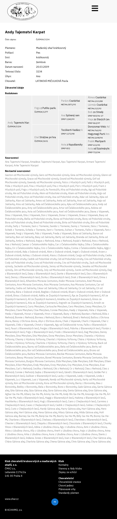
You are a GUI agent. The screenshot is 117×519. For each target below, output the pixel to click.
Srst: (7, 57)
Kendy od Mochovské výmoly (66, 379)
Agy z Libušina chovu (71, 426)
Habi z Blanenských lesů (30, 397)
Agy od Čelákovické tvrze (69, 324)
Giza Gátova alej (38, 390)
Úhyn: (8, 76)
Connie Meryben (59, 310)
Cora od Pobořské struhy (47, 262)
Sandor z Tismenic (60, 226)
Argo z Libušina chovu (92, 430)
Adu (109, 126)
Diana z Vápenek (99, 211)
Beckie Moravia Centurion (71, 353)
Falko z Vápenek (94, 229)
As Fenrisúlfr (52, 189)
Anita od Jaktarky (66, 200)
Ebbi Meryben (63, 361)
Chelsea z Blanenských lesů (57, 419)
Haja (90, 119)
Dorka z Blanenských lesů (55, 277)
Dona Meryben (56, 335)
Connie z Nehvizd (24, 372)
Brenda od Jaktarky (87, 237)
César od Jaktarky (47, 288)
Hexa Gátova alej (47, 412)
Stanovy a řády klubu (70, 468)
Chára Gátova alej (15, 441)
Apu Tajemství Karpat (73, 161)
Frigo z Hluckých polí (32, 189)
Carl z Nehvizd (24, 368)
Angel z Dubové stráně (84, 251)
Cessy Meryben (93, 306)
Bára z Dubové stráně (28, 291)
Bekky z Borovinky (27, 386)
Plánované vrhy (67, 489)
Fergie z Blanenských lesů (54, 328)
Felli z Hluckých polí (98, 182)
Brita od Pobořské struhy (75, 222)
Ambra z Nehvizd (25, 240)
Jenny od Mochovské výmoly (65, 266)
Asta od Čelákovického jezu (42, 211)
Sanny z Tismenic (80, 226)
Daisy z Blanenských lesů (42, 273)
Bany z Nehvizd (72, 313)
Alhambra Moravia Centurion (41, 280)
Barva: (8, 62)
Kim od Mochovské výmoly (28, 383)
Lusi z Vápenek (40, 379)
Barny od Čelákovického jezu (43, 346)
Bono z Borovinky (67, 386)
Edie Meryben (80, 361)
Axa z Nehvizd (12, 244)
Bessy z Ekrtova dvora (24, 321)
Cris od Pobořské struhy (75, 262)
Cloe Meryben (41, 310)
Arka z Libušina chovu (36, 434)
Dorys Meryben (74, 335)
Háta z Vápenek (98, 310)
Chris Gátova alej (80, 441)
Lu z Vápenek (23, 379)
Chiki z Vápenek (25, 324)
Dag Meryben (91, 332)
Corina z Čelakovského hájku (87, 248)
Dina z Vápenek (13, 215)
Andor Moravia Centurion (72, 280)
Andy (10, 122)
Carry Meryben (36, 306)
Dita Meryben (39, 335)
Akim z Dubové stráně (59, 251)
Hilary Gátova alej (68, 412)
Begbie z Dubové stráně (54, 291)
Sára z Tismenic (99, 226)
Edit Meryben (96, 361)
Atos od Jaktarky (25, 204)
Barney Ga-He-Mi (28, 416)
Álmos (91, 97)
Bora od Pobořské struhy (18, 222)
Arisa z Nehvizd (63, 240)
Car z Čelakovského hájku (69, 244)
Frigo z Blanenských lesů (39, 332)
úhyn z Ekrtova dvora (49, 321)
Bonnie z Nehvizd (24, 317)
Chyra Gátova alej (101, 441)
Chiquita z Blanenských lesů (52, 423)
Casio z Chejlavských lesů (40, 405)
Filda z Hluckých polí (16, 185)
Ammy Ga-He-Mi (53, 394)
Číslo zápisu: (10, 39)
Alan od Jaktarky (25, 200)
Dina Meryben (23, 335)
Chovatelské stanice (69, 481)
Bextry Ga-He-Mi (66, 416)
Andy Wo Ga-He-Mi (73, 394)
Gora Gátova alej (57, 390)
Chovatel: (10, 80)
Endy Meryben (41, 364)
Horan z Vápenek (34, 313)
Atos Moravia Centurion (56, 284)
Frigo (37, 108)
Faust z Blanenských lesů (25, 328)
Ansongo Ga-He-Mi (95, 394)
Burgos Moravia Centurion (40, 361)
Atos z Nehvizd (100, 240)
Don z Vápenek (49, 215)
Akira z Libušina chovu (17, 430)
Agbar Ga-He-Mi (14, 394)
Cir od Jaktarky (87, 288)
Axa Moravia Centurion (83, 284)
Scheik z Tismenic (14, 229)
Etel (36, 137)
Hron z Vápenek (53, 313)
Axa (63, 115)
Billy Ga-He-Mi (84, 416)
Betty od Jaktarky (65, 237)
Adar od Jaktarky (89, 196)
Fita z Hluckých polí (63, 185)
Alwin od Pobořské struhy (82, 193)
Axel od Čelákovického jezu (74, 211)
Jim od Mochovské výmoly (28, 269)
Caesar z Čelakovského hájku (37, 244)
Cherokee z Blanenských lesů (90, 419)
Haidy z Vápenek (78, 310)
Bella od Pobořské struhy (38, 218)
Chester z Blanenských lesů (20, 423)
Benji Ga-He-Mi (47, 416)
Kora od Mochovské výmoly (59, 383)
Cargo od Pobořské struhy (90, 255)
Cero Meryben (76, 306)
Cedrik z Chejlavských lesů (70, 405)
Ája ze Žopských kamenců (86, 295)
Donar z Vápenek (68, 215)
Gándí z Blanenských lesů (78, 372)
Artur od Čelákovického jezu (74, 207)
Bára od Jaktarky (82, 233)
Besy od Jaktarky (44, 237)
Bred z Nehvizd (81, 317)
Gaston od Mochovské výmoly (21, 174)
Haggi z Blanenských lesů (59, 397)
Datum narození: (14, 66)
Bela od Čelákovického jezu (75, 346)
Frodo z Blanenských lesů (68, 332)
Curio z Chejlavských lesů (25, 408)
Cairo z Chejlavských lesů (82, 401)
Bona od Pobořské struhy (67, 218)
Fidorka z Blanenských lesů (85, 328)
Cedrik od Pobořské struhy (42, 258)
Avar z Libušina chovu (85, 434)
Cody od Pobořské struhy (19, 262)
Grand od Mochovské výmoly (75, 178)
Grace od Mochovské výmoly (43, 178)
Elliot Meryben (24, 364)
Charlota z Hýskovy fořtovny (51, 342)
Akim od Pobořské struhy (53, 193)
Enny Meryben (58, 364)
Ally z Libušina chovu (41, 430)
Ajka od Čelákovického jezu (82, 204)
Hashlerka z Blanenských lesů (22, 401)
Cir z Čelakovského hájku (26, 248)
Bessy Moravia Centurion (30, 357)
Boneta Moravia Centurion (88, 357)
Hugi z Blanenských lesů (53, 401)
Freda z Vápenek (62, 233)
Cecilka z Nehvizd (42, 368)
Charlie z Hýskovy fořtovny (19, 342)
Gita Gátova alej (19, 390)
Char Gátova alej (101, 437)
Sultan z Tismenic (74, 229)
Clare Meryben (24, 310)
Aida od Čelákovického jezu (51, 204)
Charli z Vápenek (91, 321)
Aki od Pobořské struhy (25, 193)
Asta (63, 144)
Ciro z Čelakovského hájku (55, 248)
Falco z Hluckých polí (74, 182)
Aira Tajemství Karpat (17, 161)
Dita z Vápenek (31, 215)
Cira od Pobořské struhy (97, 258)
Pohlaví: (9, 52)
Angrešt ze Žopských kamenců (75, 302)
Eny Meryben (74, 364)
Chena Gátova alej (60, 441)
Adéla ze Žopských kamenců (55, 295)
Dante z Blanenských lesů (71, 273)
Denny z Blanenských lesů (25, 277)
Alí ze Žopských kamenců (42, 299)
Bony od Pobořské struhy (96, 218)
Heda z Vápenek (14, 313)
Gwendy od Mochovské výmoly (44, 182)
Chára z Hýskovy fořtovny (92, 339)
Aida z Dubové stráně (34, 251)
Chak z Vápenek (71, 321)
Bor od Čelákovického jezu (42, 350)
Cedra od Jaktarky (26, 288)
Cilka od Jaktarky (68, 288)
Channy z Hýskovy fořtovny (30, 339)
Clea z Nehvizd (93, 368)
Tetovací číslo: (13, 71)
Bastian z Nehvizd (91, 313)
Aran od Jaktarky (86, 200)
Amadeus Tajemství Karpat (45, 161)
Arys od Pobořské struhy (37, 196)
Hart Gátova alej (91, 408)
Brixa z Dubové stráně (25, 295)
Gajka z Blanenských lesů (49, 372)
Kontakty (63, 464)
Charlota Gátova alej (37, 441)
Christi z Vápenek (44, 324)
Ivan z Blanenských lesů (77, 437)
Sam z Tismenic (40, 226)
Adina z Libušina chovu (46, 426)
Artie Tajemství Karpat (26, 165)
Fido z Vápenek (43, 233)
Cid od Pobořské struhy (70, 258)
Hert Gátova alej (28, 412)
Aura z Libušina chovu (61, 434)
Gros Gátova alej (97, 390)
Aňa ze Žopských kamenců (42, 302)
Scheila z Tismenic (35, 229)
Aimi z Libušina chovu (95, 426)
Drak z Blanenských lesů (84, 277)
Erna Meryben (91, 364)
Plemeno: (10, 47)
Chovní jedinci (65, 485)
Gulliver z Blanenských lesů (41, 375)
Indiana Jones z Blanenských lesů (44, 437)
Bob (90, 112)
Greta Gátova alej (77, 390)
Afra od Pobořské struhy (73, 189)
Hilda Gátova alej (88, 412)
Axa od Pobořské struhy (65, 196)
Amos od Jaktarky (46, 200)
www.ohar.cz (12, 498)
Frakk (91, 141)
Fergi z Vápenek (25, 233)
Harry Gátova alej (70, 408)
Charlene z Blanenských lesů (25, 419)
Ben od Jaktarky (25, 237)
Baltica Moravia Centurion (41, 353)
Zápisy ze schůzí (67, 472)
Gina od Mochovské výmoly (85, 174)
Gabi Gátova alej (87, 386)
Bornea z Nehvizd (44, 317)
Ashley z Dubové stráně (35, 255)
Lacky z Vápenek (66, 375)
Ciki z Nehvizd (60, 368)
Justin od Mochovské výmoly (90, 269)
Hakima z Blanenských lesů (90, 397)
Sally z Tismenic (22, 226)
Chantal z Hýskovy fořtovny (61, 339)
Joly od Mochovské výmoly (59, 269)
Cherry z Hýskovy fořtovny (82, 342)
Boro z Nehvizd (63, 317)
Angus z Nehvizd (45, 240)
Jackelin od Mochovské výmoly (31, 266)
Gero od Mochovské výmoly (54, 174)
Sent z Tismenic (55, 229)
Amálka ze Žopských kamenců (74, 299)
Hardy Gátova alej (50, 408)
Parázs (65, 100)
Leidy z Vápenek (86, 375)
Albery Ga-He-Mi (33, 394)
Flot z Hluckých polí (86, 185)
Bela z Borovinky (47, 386)
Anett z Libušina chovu (66, 430)
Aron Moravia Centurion (30, 284)
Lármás (92, 104)
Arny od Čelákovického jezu (42, 207)
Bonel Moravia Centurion (59, 357)
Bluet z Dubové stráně (81, 291)
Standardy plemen (68, 492)
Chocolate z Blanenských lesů (85, 423)
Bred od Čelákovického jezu (73, 350)
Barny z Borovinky (85, 383)
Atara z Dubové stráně (62, 255)
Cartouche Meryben (56, 306)
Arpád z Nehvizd (82, 240)
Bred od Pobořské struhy (47, 222)
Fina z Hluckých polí (40, 185)
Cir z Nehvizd (76, 368)
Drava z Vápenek (88, 215)
